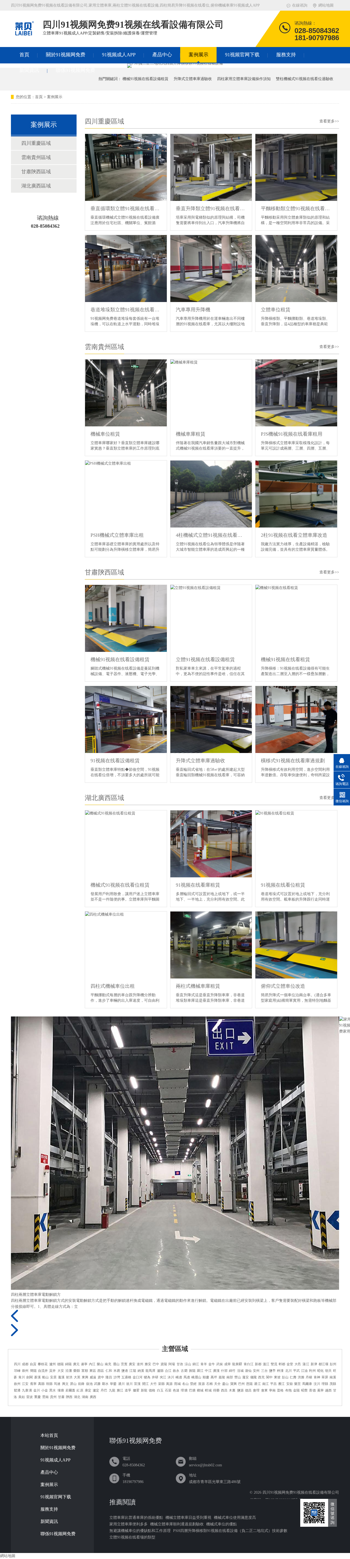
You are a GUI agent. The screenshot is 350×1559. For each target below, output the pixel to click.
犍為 (147, 1377)
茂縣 (332, 1384)
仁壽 (293, 1377)
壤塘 (60, 1390)
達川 (129, 1384)
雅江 (120, 1390)
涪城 (240, 1371)
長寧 (33, 1384)
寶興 (233, 1384)
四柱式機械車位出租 (113, 986)
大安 (60, 1371)
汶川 (317, 1384)
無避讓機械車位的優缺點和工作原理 (140, 1531)
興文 (65, 1384)
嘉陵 (221, 1377)
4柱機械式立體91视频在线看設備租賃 (211, 535)
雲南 (45, 1397)
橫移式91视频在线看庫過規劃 (293, 760)
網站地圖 (326, 5)
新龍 (144, 1390)
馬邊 (186, 1377)
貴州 (53, 1397)
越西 (328, 1390)
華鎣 (113, 1384)
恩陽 (249, 1384)
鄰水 (105, 1384)
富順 (84, 1371)
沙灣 (116, 1377)
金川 (36, 1390)
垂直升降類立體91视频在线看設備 (211, 208)
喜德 (312, 1390)
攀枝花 (43, 1364)
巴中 (156, 1364)
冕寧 (320, 1390)
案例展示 (198, 54)
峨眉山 (196, 1377)
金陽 (296, 1390)
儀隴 (253, 1377)
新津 (314, 1364)
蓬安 (245, 1377)
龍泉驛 (237, 1364)
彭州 (333, 1364)
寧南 (272, 1390)
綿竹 (232, 1371)
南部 (229, 1377)
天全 (217, 1384)
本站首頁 (49, 1435)
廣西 (93, 1397)
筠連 (57, 1384)
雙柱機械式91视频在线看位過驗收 (304, 79)
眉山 (116, 1364)
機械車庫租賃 (190, 434)
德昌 (248, 1390)
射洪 (69, 1377)
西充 (261, 1377)
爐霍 (136, 1390)
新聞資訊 (29, 70)
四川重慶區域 (104, 121)
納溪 (141, 1371)
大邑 (297, 1364)
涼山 (188, 1364)
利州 (312, 1371)
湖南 (85, 1397)
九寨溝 (27, 1390)
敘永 (176, 1371)
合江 (168, 1371)
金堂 (290, 1364)
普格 (280, 1390)
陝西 (69, 1397)
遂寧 (84, 1364)
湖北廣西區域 (104, 797)
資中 (101, 1377)
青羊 (203, 1364)
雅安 (148, 1364)
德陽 (60, 1364)
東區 (92, 1371)
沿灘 (68, 1371)
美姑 (21, 1397)
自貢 (33, 1364)
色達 (176, 1390)
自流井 (43, 1371)
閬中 (269, 1377)
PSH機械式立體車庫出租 (117, 535)
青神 (317, 1377)
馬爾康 (307, 1384)
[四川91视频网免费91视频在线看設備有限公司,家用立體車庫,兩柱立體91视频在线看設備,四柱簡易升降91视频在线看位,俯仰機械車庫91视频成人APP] (24, 37)
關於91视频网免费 (65, 54)
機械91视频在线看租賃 (285, 659)
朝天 (328, 1371)
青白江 (248, 1364)
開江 (145, 1384)
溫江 (266, 1364)
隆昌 (109, 1377)
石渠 (168, 1390)
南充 (108, 1364)
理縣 (325, 1384)
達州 (140, 1364)
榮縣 (76, 1371)
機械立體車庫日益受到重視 (188, 1518)
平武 (296, 1371)
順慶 (206, 1377)
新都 (258, 1364)
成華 (227, 1364)
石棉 (209, 1384)
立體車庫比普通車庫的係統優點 (136, 1518)
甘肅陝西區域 (104, 572)
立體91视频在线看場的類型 (132, 1537)
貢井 (52, 1371)
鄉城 (200, 1390)
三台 (264, 1371)
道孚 (128, 1390)
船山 (45, 1377)
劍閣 (29, 1377)
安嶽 (289, 1384)
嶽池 (89, 1384)
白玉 (160, 1390)
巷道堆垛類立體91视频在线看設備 (126, 309)
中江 (208, 1371)
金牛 (211, 1364)
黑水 (52, 1390)
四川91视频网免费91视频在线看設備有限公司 (300, 1492)
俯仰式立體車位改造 (283, 986)
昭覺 (304, 1390)
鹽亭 (272, 1371)
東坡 (277, 1377)
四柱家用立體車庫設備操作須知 (244, 79)
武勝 (97, 1384)
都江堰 (323, 1364)
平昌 (273, 1384)
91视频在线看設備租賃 (115, 760)
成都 (25, 1364)
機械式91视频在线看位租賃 (120, 885)
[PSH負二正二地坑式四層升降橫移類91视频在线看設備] (175, 63)
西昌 (224, 1390)
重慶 (37, 1397)
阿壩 (171, 1364)
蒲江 (305, 1364)
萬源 (169, 1384)
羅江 (200, 1371)
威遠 (93, 1377)
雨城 (177, 1384)
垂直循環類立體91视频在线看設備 (126, 208)
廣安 (132, 1364)
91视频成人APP (119, 54)
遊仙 (248, 1371)
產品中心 (162, 54)
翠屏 (325, 1377)
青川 (21, 1377)
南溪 (332, 1377)
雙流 (274, 1364)
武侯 (219, 1364)
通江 (257, 1384)
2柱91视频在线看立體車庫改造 (294, 535)
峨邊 (179, 1377)
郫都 (282, 1364)
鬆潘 (17, 1390)
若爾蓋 (70, 1390)
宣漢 (137, 1384)
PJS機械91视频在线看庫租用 (291, 434)
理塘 (184, 1390)
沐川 (171, 1377)
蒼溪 (37, 1377)
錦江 (195, 1364)
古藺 (184, 1371)
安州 (256, 1371)
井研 (155, 1377)
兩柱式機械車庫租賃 (198, 986)
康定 (88, 1390)
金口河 (137, 1377)
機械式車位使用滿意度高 (235, 1518)
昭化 (320, 1371)
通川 (121, 1384)
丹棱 (309, 1377)
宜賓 (124, 1364)
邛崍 (17, 1371)
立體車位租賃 (275, 309)
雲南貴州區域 (104, 346)
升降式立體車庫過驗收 (193, 79)
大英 (77, 1377)
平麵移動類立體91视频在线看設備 (296, 208)
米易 (116, 1371)
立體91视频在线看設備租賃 (205, 659)
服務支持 (286, 54)
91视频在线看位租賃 (283, 885)
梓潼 (280, 1371)
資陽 (164, 1364)
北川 (288, 1371)
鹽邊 (124, 1371)
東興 (85, 1377)
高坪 (214, 1377)
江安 (25, 1384)
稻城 (208, 1390)
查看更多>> (329, 121)
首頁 (24, 54)
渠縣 (161, 1384)
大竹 (153, 1384)
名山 (185, 1384)
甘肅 (61, 1397)
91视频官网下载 (242, 54)
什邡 (224, 1371)
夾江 (163, 1377)
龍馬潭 (150, 1371)
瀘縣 (160, 1371)
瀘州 (52, 1364)
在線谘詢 (299, 5)
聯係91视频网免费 (75, 70)
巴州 (241, 1384)
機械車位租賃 (105, 434)
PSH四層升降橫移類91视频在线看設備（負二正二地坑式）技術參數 (230, 1531)
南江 (265, 1384)
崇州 (25, 1371)
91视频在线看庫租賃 (198, 885)
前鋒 (81, 1384)
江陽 (132, 1371)
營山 (237, 1377)
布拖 (288, 1390)
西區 (100, 1371)
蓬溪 (61, 1377)
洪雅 (301, 1377)
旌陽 (192, 1371)
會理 (256, 1390)
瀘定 (96, 1390)
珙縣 (49, 1384)
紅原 (80, 1390)
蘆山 (225, 1384)
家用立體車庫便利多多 (128, 1524)
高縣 (41, 1384)
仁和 (109, 1371)
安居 (53, 1377)
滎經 (193, 1384)
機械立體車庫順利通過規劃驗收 (177, 1524)
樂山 (100, 1364)
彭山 (285, 1377)
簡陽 (33, 1371)
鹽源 (240, 1390)
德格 (152, 1390)
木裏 (232, 1390)
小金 (44, 1390)
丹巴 (104, 1390)
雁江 (281, 1384)
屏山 (73, 1384)
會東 (264, 1390)
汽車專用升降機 (193, 309)
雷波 (29, 1397)
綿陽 (68, 1364)
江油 (304, 1371)
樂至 (297, 1384)
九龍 (112, 1390)
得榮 (216, 1390)
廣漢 (216, 1371)
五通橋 (126, 1377)
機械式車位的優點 (221, 1524)
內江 (92, 1364)
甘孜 (180, 1364)
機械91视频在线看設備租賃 (145, 79)
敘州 (17, 1384)
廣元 (76, 1364)
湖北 (77, 1397)
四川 (17, 1364)
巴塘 (192, 1390)
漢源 (201, 1384)
